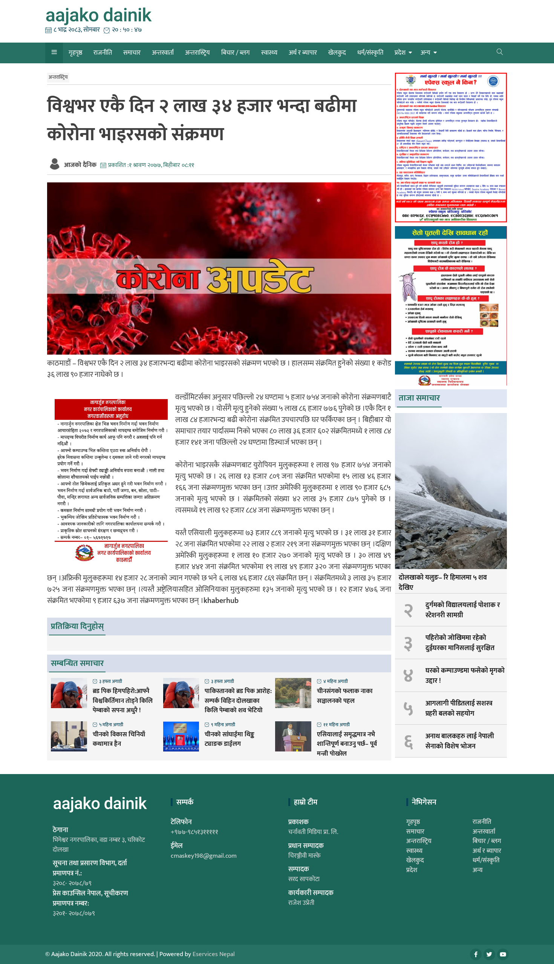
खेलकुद (337, 52)
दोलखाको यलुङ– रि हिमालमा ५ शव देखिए (443, 583)
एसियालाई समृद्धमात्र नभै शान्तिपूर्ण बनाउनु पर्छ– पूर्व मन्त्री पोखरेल (347, 744)
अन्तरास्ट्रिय (197, 52)
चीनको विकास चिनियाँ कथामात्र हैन (119, 739)
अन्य (425, 52)
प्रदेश (400, 52)
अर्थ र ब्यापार (303, 52)
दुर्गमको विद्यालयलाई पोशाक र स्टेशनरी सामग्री (462, 610)
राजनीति (102, 52)
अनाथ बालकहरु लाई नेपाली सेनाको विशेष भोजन (459, 741)
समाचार (132, 52)
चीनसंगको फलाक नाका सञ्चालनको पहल (345, 696)
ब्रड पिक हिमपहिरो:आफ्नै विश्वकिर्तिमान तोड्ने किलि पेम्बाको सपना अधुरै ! (123, 701)
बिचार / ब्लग (235, 52)
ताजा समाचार (419, 398)
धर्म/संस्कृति (370, 52)
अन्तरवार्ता (163, 52)
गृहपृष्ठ (75, 52)
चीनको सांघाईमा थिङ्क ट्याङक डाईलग (229, 739)
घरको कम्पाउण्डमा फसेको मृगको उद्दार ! (465, 676)
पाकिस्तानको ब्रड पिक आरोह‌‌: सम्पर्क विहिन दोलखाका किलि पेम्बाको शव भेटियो (238, 701)
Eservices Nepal (214, 954)
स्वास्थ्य (269, 52)
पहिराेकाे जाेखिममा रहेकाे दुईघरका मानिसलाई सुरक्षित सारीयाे (459, 648)
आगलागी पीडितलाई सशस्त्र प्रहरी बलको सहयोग (459, 708)
